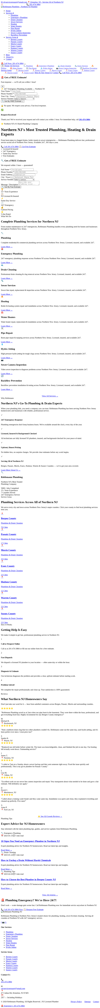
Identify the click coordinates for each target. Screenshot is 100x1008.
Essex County (16, 46)
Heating (14, 24)
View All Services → (50, 396)
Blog (8, 55)
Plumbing (14, 15)
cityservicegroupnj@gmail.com (13, 988)
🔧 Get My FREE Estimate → (12, 101)
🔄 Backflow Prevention (88, 68)
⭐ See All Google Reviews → (50, 816)
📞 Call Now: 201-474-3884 (70, 73)
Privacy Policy (76, 1002)
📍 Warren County (11, 73)
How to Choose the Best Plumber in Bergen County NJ (28, 879)
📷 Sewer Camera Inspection (66, 68)
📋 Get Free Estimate (27, 147)
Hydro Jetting (16, 31)
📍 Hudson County (88, 70)
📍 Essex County (72, 70)
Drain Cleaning (17, 20)
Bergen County (17, 39)
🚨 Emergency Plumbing (45, 66)
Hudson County (17, 48)
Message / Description (9, 185)
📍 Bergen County (22, 70)
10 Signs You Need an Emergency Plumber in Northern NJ (30, 841)
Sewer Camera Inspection (20, 33)
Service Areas (12, 37)
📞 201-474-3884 (33, 4)
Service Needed (7, 99)
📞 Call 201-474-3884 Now (12, 910)
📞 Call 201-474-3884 (10, 147)
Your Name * (6, 91)
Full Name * (6, 169)
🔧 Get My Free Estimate (11, 187)
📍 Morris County (55, 70)
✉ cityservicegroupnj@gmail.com (14, 2)
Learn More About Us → (10, 470)
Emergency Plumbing (19, 17)
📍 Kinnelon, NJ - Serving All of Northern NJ (45, 2)
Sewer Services (17, 22)
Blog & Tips (39, 73)
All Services (14, 66)
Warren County (17, 50)
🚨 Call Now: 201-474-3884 (12, 63)
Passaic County (17, 42)
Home (8, 11)
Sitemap (87, 1002)
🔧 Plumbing (28, 66)
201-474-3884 (84, 119)
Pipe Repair (15, 28)
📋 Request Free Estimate (33, 910)
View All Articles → (50, 895)
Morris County (16, 44)
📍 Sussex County (27, 73)
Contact (9, 59)
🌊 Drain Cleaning (64, 66)
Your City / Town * (8, 96)
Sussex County (16, 53)
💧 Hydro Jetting (46, 68)
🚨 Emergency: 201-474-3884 (13, 1006)
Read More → (6, 850)
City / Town (5, 177)
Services (10, 13)
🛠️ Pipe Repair (31, 68)
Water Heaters (16, 26)
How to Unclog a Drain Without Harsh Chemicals (26, 860)
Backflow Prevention (19, 35)
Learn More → (7, 247)
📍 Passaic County (38, 70)
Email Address (6, 175)
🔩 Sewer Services (81, 66)
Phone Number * (7, 94)
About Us (9, 57)
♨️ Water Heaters (16, 68)
